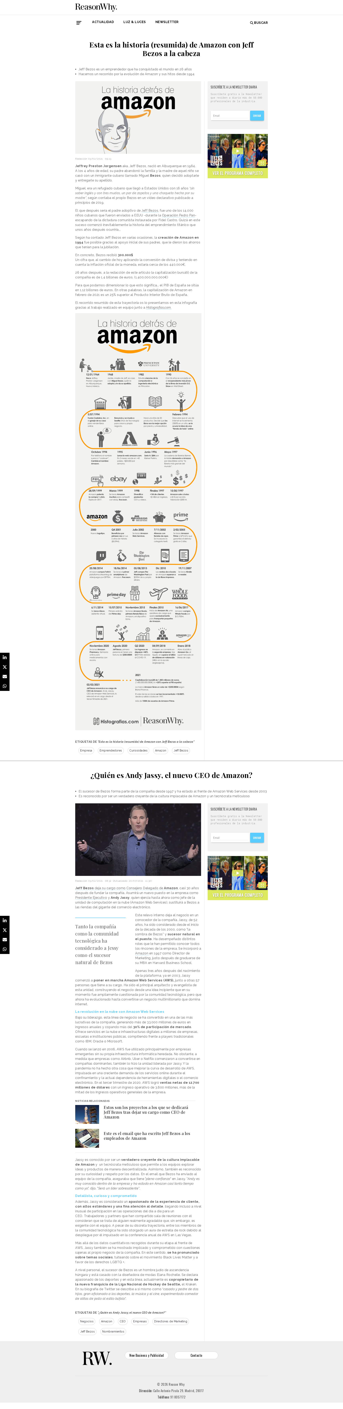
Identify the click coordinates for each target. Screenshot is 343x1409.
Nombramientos (113, 1331)
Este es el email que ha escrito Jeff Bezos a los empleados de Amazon (147, 1136)
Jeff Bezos (150, 210)
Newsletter (167, 22)
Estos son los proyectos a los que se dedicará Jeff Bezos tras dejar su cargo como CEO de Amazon (146, 1112)
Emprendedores (111, 750)
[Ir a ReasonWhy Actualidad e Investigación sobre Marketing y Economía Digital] (96, 7)
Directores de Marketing (170, 1321)
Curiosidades (138, 750)
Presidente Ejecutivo (91, 898)
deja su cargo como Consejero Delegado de (126, 888)
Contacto (196, 1355)
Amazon (160, 750)
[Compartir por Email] (5, 676)
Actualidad (103, 22)
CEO (123, 1321)
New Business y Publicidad (146, 1355)
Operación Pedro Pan (178, 215)
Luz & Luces (134, 22)
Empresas (140, 1321)
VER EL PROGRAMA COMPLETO (238, 173)
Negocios (86, 1321)
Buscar (261, 23)
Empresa (86, 750)
